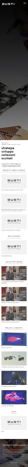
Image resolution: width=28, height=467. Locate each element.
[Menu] (26, 3)
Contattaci (14, 462)
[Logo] (8, 4)
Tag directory (4, 143)
